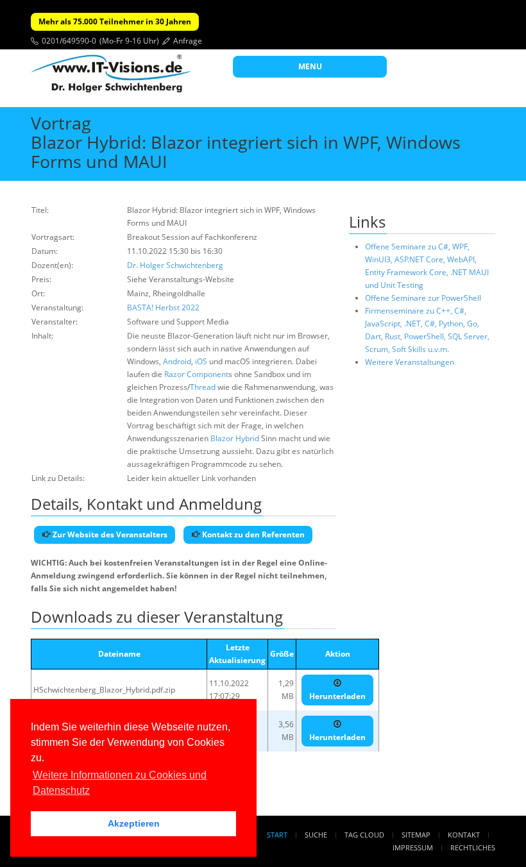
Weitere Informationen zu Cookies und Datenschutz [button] (120, 783)
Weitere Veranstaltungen (409, 362)
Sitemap (416, 834)
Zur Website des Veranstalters (109, 534)
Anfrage (187, 40)
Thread (203, 387)
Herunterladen (337, 696)
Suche (316, 834)
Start (277, 834)
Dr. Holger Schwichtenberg (175, 265)
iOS (201, 361)
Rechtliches (472, 847)
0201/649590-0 (69, 40)
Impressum (413, 847)
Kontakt (464, 834)
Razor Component (196, 374)
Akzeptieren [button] (134, 823)
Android (177, 361)
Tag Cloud (364, 834)
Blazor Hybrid (234, 438)
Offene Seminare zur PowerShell (423, 297)
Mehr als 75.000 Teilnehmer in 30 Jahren (114, 21)
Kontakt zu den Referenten (252, 534)
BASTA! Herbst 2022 (163, 307)
